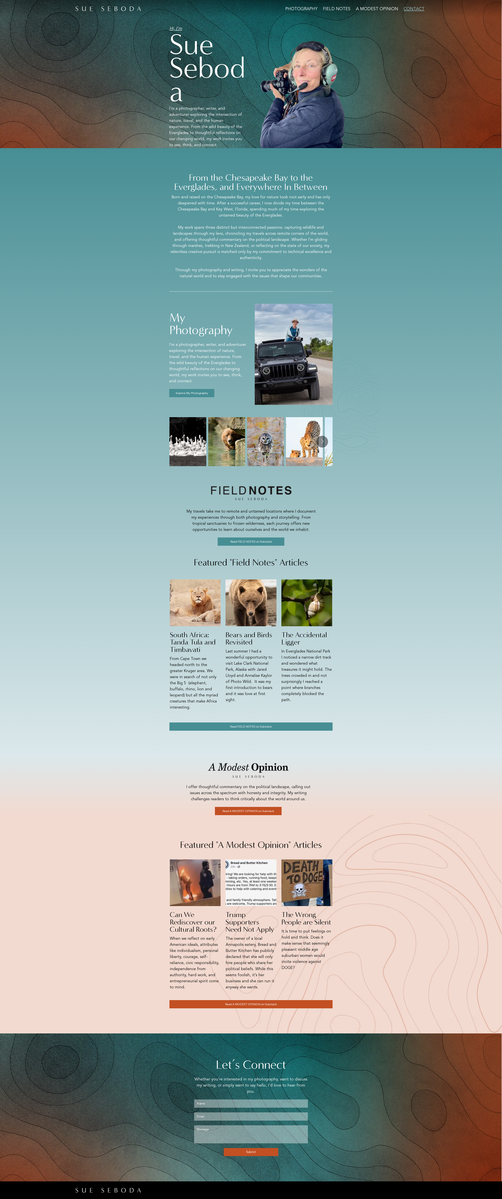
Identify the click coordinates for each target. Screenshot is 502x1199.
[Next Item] (322, 442)
